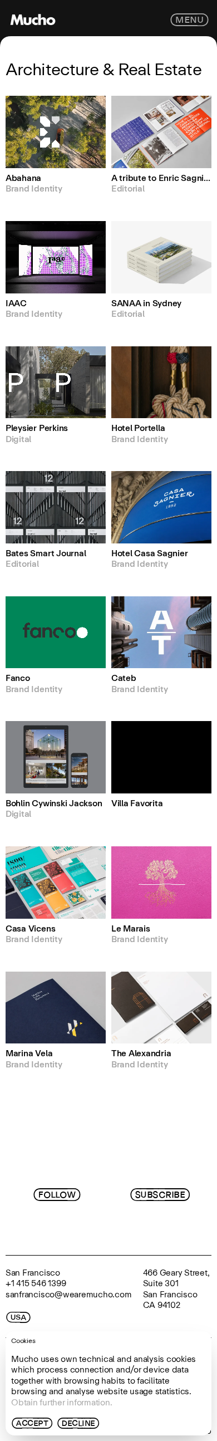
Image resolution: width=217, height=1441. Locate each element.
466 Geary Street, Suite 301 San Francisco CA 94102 (176, 1289)
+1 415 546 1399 (36, 1283)
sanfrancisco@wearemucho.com (69, 1294)
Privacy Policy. (142, 1230)
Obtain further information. (61, 1402)
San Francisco (33, 1273)
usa (18, 1317)
